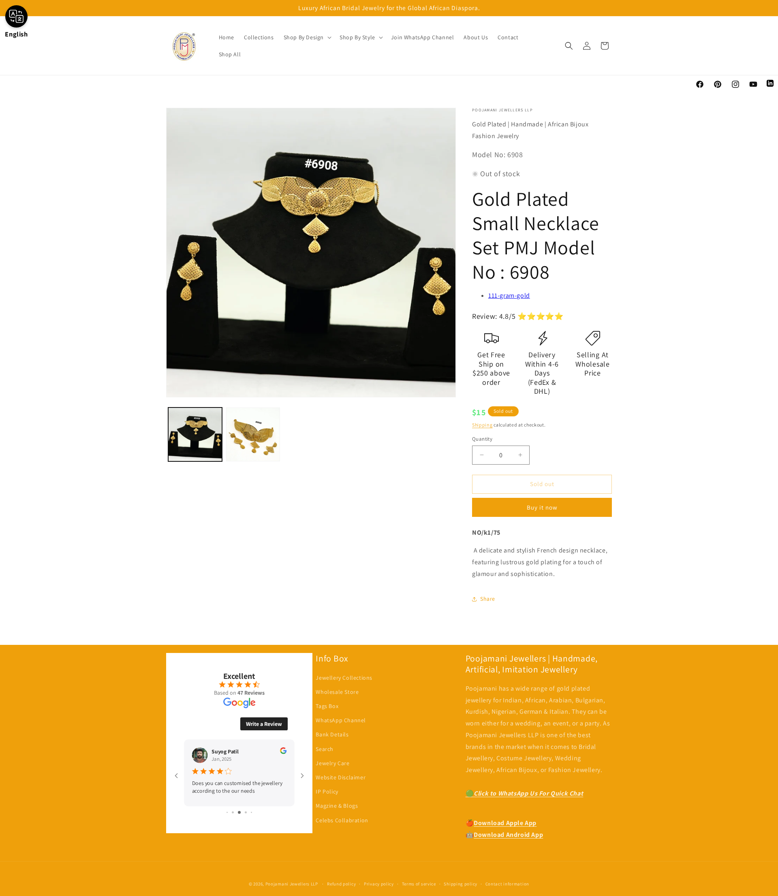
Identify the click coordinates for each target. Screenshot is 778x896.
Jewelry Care (332, 763)
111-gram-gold (509, 295)
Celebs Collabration (342, 820)
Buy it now (542, 507)
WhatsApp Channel (341, 720)
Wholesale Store (337, 691)
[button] (307, 37)
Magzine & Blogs (337, 805)
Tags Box (327, 706)
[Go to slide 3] (239, 812)
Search (324, 749)
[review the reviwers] (283, 752)
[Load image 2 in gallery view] (253, 434)
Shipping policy (460, 884)
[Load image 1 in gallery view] (195, 434)
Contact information (507, 884)
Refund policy (341, 884)
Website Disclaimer (340, 777)
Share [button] (487, 598)
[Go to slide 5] (251, 812)
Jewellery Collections (344, 677)
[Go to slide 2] (233, 812)
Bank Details (332, 734)
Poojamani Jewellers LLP (291, 884)
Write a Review (264, 723)
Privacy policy (379, 884)
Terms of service (419, 884)
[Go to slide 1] (227, 812)
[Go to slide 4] (246, 812)
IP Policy (327, 791)
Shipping (482, 425)
